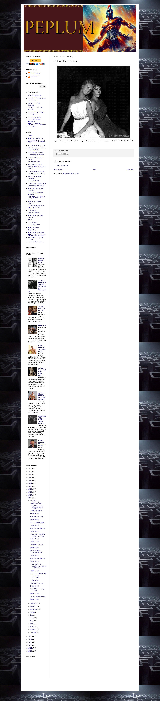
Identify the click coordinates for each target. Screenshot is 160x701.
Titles (30, 220)
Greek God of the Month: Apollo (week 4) (42, 419)
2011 (30, 648)
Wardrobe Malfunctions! (36, 155)
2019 (30, 489)
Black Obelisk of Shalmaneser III (36, 551)
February (33, 630)
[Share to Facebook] (65, 154)
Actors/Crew (32, 222)
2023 (30, 477)
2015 (30, 636)
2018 (30, 492)
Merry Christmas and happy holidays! (37, 507)
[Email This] (57, 154)
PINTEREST (32, 101)
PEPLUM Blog (35, 73)
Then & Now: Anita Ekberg (42, 308)
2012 (30, 645)
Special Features (34, 213)
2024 (30, 474)
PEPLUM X (42, 325)
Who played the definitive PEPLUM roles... (36, 149)
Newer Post (58, 170)
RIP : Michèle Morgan (37, 522)
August (32, 612)
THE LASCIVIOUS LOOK (36, 145)
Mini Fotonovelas (34, 162)
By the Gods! (34, 513)
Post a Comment (62, 165)
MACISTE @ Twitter (34, 96)
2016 (30, 498)
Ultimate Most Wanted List (37, 183)
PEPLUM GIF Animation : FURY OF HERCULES (38, 575)
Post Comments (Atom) (71, 173)
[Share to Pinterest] (67, 154)
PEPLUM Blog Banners (36, 232)
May (32, 621)
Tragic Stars (32, 230)
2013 (30, 642)
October (33, 606)
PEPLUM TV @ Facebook (37, 124)
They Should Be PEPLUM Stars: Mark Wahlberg (42, 395)
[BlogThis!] (59, 154)
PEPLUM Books (33, 181)
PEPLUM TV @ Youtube (36, 112)
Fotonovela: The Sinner (36, 186)
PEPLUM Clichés (34, 225)
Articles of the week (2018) (37, 171)
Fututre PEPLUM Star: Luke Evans (41, 443)
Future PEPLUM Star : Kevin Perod (42, 348)
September (34, 609)
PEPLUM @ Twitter (34, 117)
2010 (30, 651)
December (34, 500)
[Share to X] (62, 154)
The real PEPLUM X (35, 164)
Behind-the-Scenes (36, 516)
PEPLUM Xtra (33, 115)
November (34, 603)
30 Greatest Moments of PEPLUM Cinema (36, 206)
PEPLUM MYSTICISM (35, 152)
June (32, 618)
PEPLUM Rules (33, 227)
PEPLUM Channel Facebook (34, 120)
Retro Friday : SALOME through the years (38, 535)
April (32, 624)
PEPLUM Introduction (35, 138)
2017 (30, 495)
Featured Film (33, 210)
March (32, 627)
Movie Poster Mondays (38, 528)
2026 (30, 468)
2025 (30, 471)
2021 (30, 483)
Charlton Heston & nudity (41, 260)
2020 (30, 486)
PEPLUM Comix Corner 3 (37, 235)
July (31, 615)
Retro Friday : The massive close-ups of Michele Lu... (38, 566)
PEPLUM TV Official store (36, 98)
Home (94, 170)
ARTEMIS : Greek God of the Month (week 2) (42, 371)
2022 (30, 480)
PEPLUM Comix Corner (36, 242)
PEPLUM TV (35, 76)
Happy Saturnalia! (36, 511)
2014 (30, 639)
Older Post (129, 170)
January (33, 633)
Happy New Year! (36, 503)
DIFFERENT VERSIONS (36, 174)
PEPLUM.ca (32, 127)
